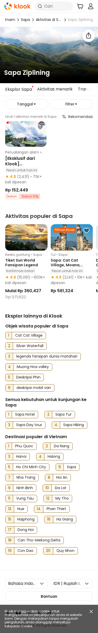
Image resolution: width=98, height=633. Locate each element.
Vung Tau (25, 498)
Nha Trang (25, 477)
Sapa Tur (63, 414)
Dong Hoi (26, 529)
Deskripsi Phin (28, 377)
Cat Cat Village (29, 335)
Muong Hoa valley (33, 366)
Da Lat (60, 487)
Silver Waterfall (29, 345)
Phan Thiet (56, 508)
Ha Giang (64, 519)
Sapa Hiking (73, 424)
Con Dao (25, 550)
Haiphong (25, 519)
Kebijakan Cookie (18, 626)
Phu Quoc (24, 446)
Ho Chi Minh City (31, 467)
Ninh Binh (24, 487)
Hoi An (61, 477)
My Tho (62, 498)
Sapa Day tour (29, 424)
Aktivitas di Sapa (49, 19)
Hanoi (21, 456)
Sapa (25, 19)
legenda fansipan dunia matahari (46, 356)
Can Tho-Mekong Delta (39, 540)
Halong (54, 456)
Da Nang (61, 446)
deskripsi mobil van (33, 387)
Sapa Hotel (25, 414)
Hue (20, 508)
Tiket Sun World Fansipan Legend (21, 263)
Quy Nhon (65, 550)
